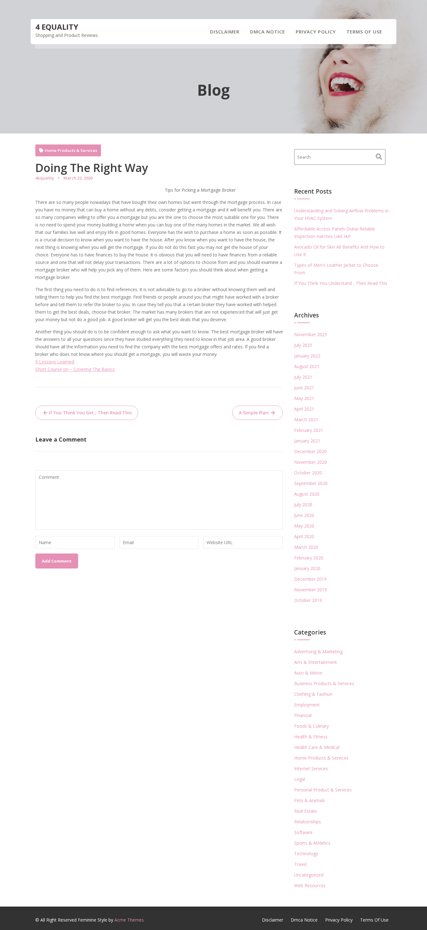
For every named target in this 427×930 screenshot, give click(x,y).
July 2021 (303, 377)
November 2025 (310, 334)
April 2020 (304, 536)
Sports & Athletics (312, 843)
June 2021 (304, 388)
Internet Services (311, 768)
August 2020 (306, 494)
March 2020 (306, 547)
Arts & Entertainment (315, 662)
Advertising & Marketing (318, 652)
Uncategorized (309, 875)
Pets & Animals (309, 800)
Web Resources (310, 885)
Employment (307, 705)
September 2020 (311, 483)
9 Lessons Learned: (55, 362)
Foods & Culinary (311, 726)
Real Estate (305, 811)
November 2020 (310, 462)
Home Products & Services (71, 151)
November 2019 (310, 590)
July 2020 (303, 505)
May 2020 (304, 526)
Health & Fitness (311, 737)
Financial (303, 715)
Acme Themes (129, 920)
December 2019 (310, 579)
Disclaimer (224, 31)
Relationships (307, 822)
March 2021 (306, 419)
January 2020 (307, 568)
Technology (306, 854)
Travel (300, 864)
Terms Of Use (364, 31)
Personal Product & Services (323, 790)
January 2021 (307, 441)
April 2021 (304, 409)
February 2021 (308, 430)
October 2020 (308, 473)
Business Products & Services (324, 683)
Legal (299, 779)
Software (303, 832)
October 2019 (308, 600)
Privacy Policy (316, 31)
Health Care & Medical (316, 747)
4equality (44, 178)
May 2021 (304, 398)
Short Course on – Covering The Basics (75, 369)
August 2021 (306, 366)
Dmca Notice (267, 31)
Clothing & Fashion (313, 694)
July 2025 (303, 345)
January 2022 (307, 356)
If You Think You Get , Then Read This (90, 413)
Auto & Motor (308, 673)
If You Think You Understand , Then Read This (340, 283)
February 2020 (308, 558)
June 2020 (304, 515)
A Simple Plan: (254, 413)
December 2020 (310, 451)
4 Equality (56, 27)
